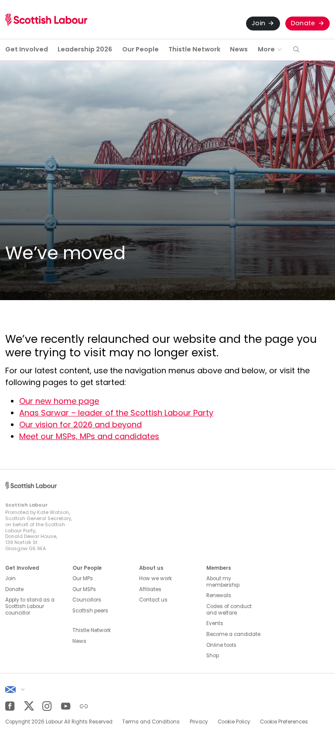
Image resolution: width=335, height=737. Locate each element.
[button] (296, 50)
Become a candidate (233, 634)
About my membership (222, 581)
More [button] (266, 49)
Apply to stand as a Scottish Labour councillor (30, 606)
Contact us (153, 599)
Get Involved (26, 49)
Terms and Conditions (151, 721)
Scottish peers (90, 610)
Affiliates (150, 589)
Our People (140, 49)
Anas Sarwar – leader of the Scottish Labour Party (116, 412)
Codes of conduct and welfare (229, 609)
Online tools (221, 645)
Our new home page (59, 401)
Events (214, 623)
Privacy (199, 721)
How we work (155, 578)
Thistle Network (194, 49)
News (239, 49)
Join (258, 23)
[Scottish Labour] (46, 19)
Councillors (86, 599)
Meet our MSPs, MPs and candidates (89, 436)
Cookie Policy (234, 721)
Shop (212, 655)
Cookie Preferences (284, 721)
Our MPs (82, 578)
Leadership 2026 (85, 49)
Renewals (218, 595)
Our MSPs (84, 589)
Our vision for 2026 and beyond (80, 424)
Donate (303, 23)
